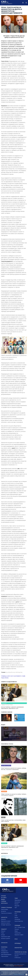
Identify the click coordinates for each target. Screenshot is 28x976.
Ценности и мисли (5, 923)
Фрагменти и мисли (5, 921)
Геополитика (18, 932)
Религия (16, 903)
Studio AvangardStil (18, 965)
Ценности (3, 919)
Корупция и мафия (19, 934)
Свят (16, 907)
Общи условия (4, 909)
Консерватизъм (4, 952)
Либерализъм (4, 950)
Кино (16, 913)
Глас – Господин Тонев (20, 927)
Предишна (26, 864)
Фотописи (4, 903)
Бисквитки (3, 911)
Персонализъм (4, 956)
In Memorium (18, 957)
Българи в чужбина (5, 938)
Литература (17, 919)
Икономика (17, 902)
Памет (2, 932)
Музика (16, 917)
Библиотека (18, 947)
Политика (3, 949)
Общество (17, 905)
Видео (3, 899)
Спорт (16, 915)
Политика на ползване (6, 913)
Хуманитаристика (19, 921)
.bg (6, 2)
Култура (3, 934)
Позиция (17, 929)
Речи (16, 939)
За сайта (3, 897)
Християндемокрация (6, 954)
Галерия (3, 901)
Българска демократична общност (20, 954)
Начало (3, 895)
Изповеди (18, 943)
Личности (4, 942)
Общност (3, 931)
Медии (16, 931)
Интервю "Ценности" (6, 924)
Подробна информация (18, 974)
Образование (18, 900)
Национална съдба (5, 936)
